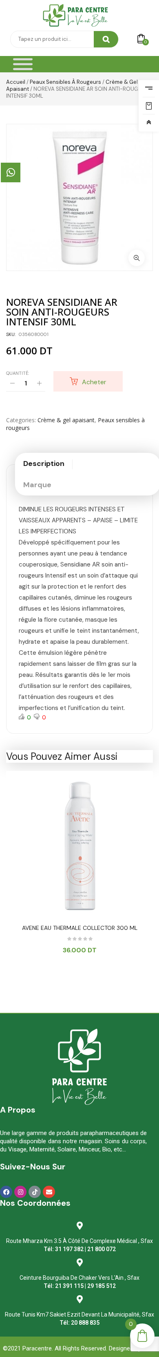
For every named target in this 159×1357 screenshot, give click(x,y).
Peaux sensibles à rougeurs (65, 81)
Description (43, 463)
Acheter (94, 382)
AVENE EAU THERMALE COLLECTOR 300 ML (79, 928)
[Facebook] (6, 1192)
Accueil (15, 81)
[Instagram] (20, 1192)
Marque (37, 485)
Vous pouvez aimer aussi (61, 756)
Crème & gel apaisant (66, 420)
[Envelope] (49, 1192)
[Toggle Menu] (23, 64)
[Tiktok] (35, 1192)
